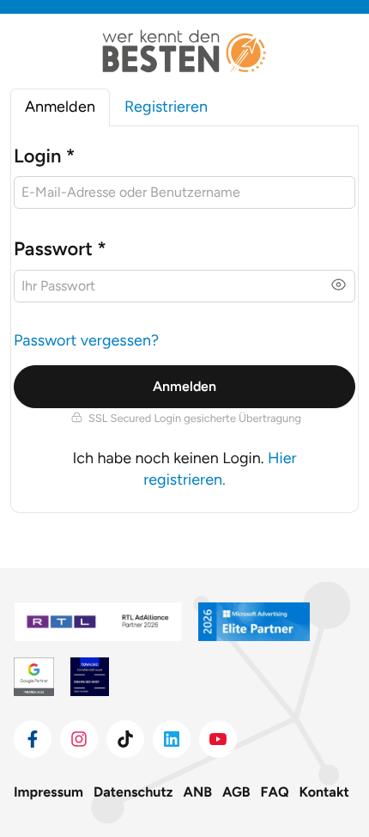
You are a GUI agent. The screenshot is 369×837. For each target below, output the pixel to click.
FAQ (275, 792)
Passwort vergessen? (86, 340)
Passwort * (60, 248)
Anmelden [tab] (60, 106)
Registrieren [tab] (166, 106)
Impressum (48, 792)
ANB (198, 792)
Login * (44, 156)
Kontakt (324, 792)
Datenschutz (133, 792)
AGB (236, 792)
